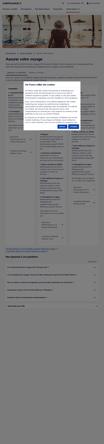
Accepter (73, 127)
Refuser (62, 127)
